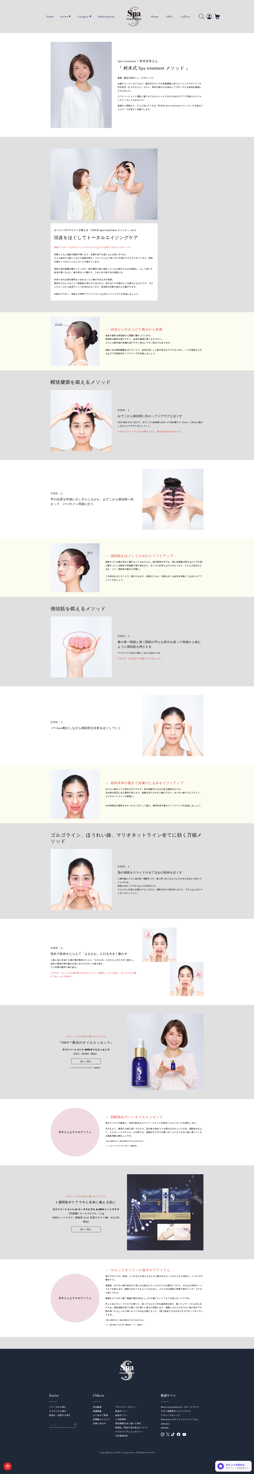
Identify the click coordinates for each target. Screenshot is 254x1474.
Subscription (106, 16)
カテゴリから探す (57, 1411)
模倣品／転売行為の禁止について (131, 1427)
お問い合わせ (99, 1423)
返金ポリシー (121, 1415)
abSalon (165, 1423)
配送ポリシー (121, 1411)
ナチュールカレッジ (170, 1415)
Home (50, 16)
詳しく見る (85, 1061)
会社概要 (97, 1406)
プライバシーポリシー (126, 1406)
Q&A (169, 16)
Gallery (185, 16)
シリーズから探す (57, 1406)
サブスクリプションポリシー (129, 1431)
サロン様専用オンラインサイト (176, 1411)
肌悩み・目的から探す (60, 1415)
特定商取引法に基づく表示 (128, 1423)
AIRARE (165, 1427)
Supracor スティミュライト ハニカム (179, 1419)
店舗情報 (97, 1411)
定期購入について (101, 1419)
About (154, 16)
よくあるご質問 (100, 1415)
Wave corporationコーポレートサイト (180, 1406)
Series (64, 16)
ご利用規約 (120, 1419)
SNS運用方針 (121, 1435)
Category (83, 16)
